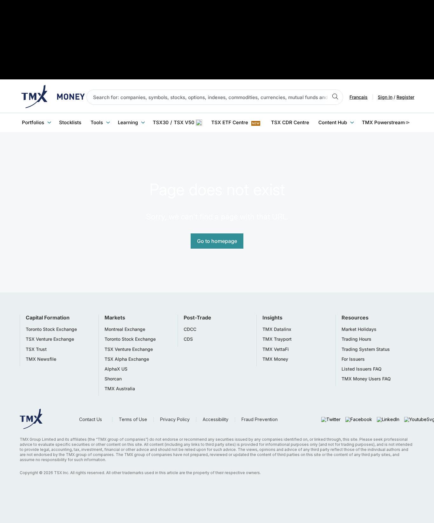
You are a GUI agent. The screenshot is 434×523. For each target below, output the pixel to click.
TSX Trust (36, 349)
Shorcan (113, 378)
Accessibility (215, 419)
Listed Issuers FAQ (362, 369)
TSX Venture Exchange (50, 339)
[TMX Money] (53, 97)
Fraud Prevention (259, 419)
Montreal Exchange (125, 329)
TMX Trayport (277, 339)
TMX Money (275, 359)
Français (358, 97)
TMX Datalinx (276, 329)
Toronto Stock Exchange (51, 329)
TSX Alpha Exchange (127, 359)
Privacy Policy (175, 419)
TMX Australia (120, 388)
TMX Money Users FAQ (366, 378)
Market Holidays (359, 329)
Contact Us (90, 419)
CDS (188, 339)
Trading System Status (366, 349)
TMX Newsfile (41, 359)
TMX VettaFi (275, 349)
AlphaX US (116, 369)
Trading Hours (356, 339)
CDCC (190, 329)
